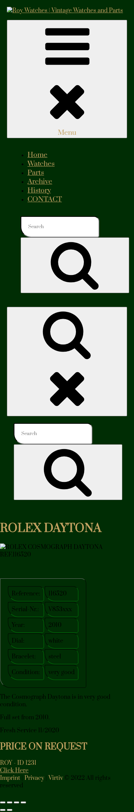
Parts (35, 172)
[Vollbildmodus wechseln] (9, 802)
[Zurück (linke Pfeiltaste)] (2, 810)
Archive (39, 181)
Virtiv (55, 778)
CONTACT (44, 199)
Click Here (14, 770)
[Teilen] (16, 802)
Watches (41, 163)
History (39, 190)
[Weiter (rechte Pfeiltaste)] (9, 810)
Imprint (10, 778)
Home (37, 154)
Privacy (34, 778)
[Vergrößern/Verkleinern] (2, 802)
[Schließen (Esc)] (23, 802)
